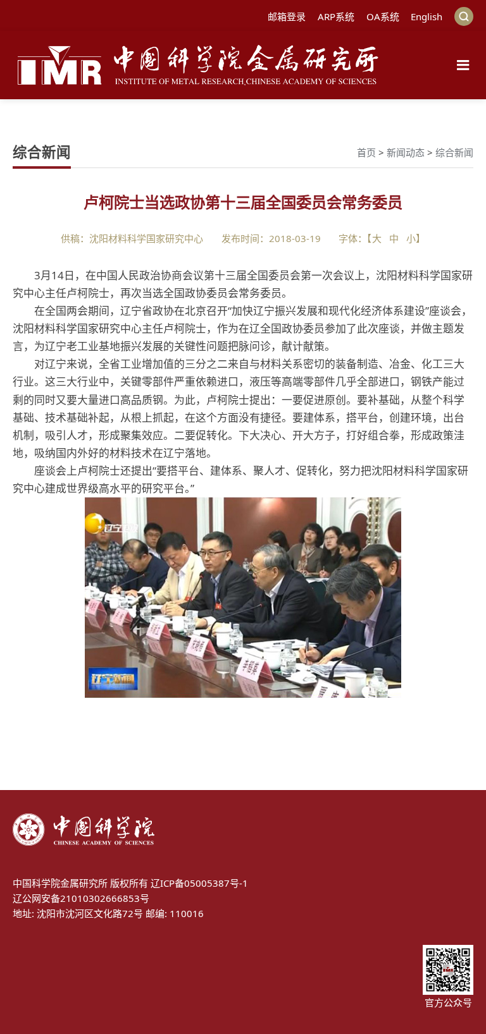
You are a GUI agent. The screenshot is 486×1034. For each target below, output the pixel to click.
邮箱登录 (287, 16)
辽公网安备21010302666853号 (81, 898)
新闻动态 (406, 152)
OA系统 (382, 16)
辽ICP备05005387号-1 (199, 883)
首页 (366, 152)
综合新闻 (454, 152)
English (426, 16)
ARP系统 (336, 16)
